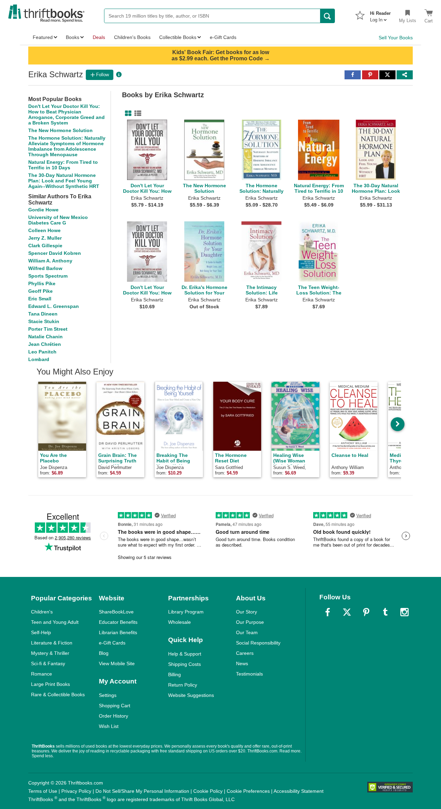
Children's (42, 612)
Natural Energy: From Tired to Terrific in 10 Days (63, 164)
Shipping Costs (184, 664)
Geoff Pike (40, 291)
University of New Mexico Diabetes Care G (58, 220)
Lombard (38, 359)
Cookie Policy (208, 791)
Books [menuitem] (72, 37)
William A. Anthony (50, 260)
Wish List (109, 726)
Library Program (186, 612)
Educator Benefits (118, 622)
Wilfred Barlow (45, 268)
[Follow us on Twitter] (347, 612)
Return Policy (182, 685)
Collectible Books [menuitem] (177, 37)
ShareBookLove (116, 612)
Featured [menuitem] (43, 37)
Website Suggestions (191, 695)
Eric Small (39, 298)
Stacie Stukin (43, 321)
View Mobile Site (117, 663)
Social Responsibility (258, 643)
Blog (104, 653)
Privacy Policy (76, 791)
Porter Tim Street (48, 329)
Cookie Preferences (248, 791)
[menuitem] (380, 14)
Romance (41, 674)
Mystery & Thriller (50, 653)
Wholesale (179, 622)
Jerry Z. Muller (45, 238)
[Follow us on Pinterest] (366, 612)
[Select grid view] (127, 113)
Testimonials (249, 674)
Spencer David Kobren (54, 253)
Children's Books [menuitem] (132, 37)
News (242, 663)
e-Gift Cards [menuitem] (223, 37)
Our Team (247, 632)
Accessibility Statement (299, 791)
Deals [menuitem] (99, 37)
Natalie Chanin (45, 336)
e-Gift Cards (112, 643)
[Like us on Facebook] (327, 612)
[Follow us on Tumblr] (385, 612)
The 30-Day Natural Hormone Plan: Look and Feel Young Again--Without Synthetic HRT (63, 180)
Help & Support (184, 654)
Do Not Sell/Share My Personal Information (142, 791)
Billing (174, 674)
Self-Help (41, 632)
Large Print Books (50, 684)
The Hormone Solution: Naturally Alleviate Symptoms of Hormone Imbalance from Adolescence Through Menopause (66, 146)
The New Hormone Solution (60, 130)
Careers (245, 653)
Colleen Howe (44, 230)
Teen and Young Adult (55, 622)
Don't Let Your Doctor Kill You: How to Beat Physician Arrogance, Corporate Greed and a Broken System (66, 114)
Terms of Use (42, 791)
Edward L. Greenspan (53, 306)
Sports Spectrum (48, 276)
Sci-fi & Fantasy (48, 663)
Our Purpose (250, 622)
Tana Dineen (43, 314)
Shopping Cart (114, 705)
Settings (107, 695)
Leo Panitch (42, 351)
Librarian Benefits (118, 632)
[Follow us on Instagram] (404, 612)
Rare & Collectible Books (58, 694)
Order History (113, 716)
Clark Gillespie (45, 245)
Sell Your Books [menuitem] (396, 37)
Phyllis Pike (41, 283)
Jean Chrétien (44, 344)
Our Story (246, 612)
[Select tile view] (136, 113)
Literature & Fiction (51, 643)
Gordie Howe (43, 209)
